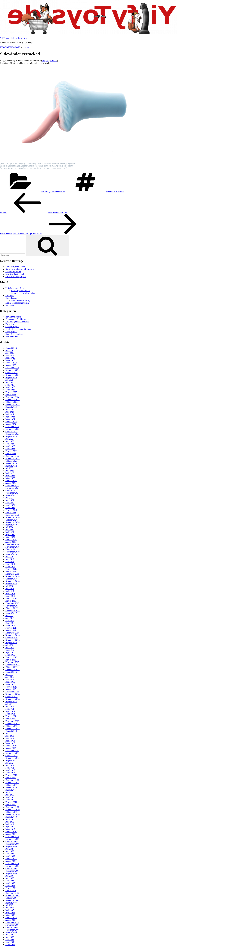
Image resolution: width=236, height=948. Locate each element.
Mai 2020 (9, 532)
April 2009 (10, 856)
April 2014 (10, 711)
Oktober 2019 (11, 549)
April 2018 (10, 593)
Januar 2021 (10, 512)
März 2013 (10, 743)
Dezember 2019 (12, 544)
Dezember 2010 (12, 807)
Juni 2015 (9, 677)
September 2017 (12, 610)
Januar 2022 (10, 483)
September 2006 (12, 930)
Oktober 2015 (11, 667)
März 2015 (10, 684)
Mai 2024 (9, 414)
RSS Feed (9, 295)
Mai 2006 (9, 939)
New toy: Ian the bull (14, 274)
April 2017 (10, 623)
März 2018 (10, 596)
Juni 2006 (9, 937)
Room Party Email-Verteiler (23, 293)
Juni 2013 (9, 736)
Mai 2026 (9, 355)
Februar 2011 (11, 802)
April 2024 (10, 417)
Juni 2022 (9, 471)
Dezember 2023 (12, 426)
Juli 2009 (9, 849)
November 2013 (12, 723)
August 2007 (11, 903)
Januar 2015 (10, 689)
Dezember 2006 (12, 922)
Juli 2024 (9, 409)
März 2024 (10, 419)
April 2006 (10, 942)
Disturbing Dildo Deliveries (39, 163)
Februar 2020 (11, 539)
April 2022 (10, 475)
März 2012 (10, 773)
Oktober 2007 (11, 898)
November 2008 (12, 866)
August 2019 (11, 554)
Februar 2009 (11, 858)
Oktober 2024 (11, 402)
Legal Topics (11, 331)
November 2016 (12, 635)
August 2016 (11, 642)
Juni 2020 (9, 529)
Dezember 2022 (12, 456)
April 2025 (10, 387)
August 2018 (11, 583)
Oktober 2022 (11, 461)
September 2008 (12, 871)
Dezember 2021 (12, 485)
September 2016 (12, 640)
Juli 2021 (9, 498)
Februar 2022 (11, 480)
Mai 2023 (9, 444)
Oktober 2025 (11, 372)
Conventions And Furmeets (17, 319)
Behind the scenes (13, 317)
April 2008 (10, 883)
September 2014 (12, 699)
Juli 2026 (9, 350)
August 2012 (11, 760)
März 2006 (10, 944)
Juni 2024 (9, 412)
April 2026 (10, 358)
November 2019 (12, 547)
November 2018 (12, 576)
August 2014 (11, 701)
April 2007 (10, 912)
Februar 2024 (11, 421)
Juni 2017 (9, 618)
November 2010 (12, 809)
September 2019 (12, 552)
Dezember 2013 (12, 721)
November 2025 (12, 370)
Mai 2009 (9, 854)
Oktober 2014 (11, 696)
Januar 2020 (10, 542)
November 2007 (12, 895)
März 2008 (10, 885)
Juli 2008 (9, 876)
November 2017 (12, 606)
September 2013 (12, 728)
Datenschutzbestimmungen (17, 303)
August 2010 (11, 817)
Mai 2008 (9, 881)
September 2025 (12, 375)
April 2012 (10, 770)
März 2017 (10, 625)
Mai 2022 (9, 473)
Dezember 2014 (12, 692)
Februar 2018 (11, 598)
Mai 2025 (9, 385)
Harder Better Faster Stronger (18, 329)
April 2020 (10, 534)
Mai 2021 (9, 502)
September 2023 (12, 434)
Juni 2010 (9, 822)
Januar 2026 (10, 365)
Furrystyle (9, 324)
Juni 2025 (9, 382)
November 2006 (12, 925)
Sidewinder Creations (115, 191)
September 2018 (12, 581)
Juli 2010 (9, 819)
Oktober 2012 (11, 755)
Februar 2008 (11, 888)
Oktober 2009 (11, 841)
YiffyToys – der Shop (14, 288)
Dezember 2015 (12, 662)
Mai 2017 (9, 620)
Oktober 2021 (11, 490)
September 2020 (12, 522)
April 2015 (10, 682)
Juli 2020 (9, 527)
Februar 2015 (11, 687)
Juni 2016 (9, 647)
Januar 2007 (10, 920)
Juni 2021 (9, 500)
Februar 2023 (11, 451)
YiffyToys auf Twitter (20, 290)
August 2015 (11, 672)
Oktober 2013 (11, 726)
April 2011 (10, 797)
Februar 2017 (11, 628)
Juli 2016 (9, 645)
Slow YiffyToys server (15, 267)
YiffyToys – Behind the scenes (13, 38)
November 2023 (12, 429)
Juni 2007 (9, 908)
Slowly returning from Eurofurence (20, 269)
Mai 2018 (9, 591)
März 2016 (10, 655)
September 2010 (12, 814)
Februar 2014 (11, 716)
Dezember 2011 (12, 780)
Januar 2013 (10, 748)
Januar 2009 (10, 861)
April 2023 (10, 446)
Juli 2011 (9, 792)
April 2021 (10, 505)
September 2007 (12, 900)
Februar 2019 (11, 569)
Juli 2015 (9, 674)
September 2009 (12, 844)
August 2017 (11, 613)
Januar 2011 (10, 804)
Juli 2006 (9, 935)
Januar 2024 (10, 424)
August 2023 (11, 436)
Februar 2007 (11, 917)
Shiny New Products (14, 334)
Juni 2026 (9, 353)
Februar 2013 (11, 746)
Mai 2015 (9, 679)
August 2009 (11, 846)
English (45, 60)
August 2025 (11, 377)
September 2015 (12, 669)
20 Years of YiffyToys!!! (15, 276)
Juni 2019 (9, 559)
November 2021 (12, 488)
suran (27, 47)
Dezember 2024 (12, 397)
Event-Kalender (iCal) (20, 300)
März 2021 (10, 507)
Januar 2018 (10, 601)
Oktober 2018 (11, 579)
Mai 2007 (9, 910)
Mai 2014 (9, 709)
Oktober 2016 (11, 638)
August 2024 (11, 407)
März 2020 (10, 537)
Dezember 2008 (12, 863)
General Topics (12, 326)
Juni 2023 (9, 441)
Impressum (10, 305)
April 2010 (10, 827)
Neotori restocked (13, 271)
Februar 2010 (11, 831)
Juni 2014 (9, 706)
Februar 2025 (11, 392)
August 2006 (11, 932)
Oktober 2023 (11, 431)
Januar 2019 (10, 571)
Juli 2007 (9, 905)
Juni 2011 (9, 795)
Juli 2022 (9, 468)
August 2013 (11, 731)
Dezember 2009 (12, 836)
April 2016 (10, 652)
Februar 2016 (11, 657)
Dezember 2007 (12, 893)
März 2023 (10, 448)
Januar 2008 (10, 890)
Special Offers (11, 336)
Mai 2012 (9, 768)
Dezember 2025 (12, 367)
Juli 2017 (9, 615)
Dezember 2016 (12, 633)
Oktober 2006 (11, 927)
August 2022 (11, 466)
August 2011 (11, 790)
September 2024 (12, 404)
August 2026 (11, 348)
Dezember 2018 (12, 574)
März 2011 (10, 800)
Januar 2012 (10, 777)
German (53, 60)
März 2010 (10, 829)
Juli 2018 (9, 586)
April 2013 (10, 741)
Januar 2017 (10, 630)
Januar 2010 (10, 834)
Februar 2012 (11, 775)
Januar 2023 (10, 453)
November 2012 (12, 753)
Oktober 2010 (11, 812)
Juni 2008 (9, 878)
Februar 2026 (11, 363)
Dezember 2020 (12, 515)
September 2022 (12, 463)
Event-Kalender (12, 298)
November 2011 (12, 782)
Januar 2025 (10, 394)
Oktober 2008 (11, 868)
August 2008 (11, 873)
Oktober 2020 (11, 520)
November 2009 (12, 839)
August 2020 (11, 525)
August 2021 (11, 495)
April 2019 (10, 564)
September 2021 (12, 493)
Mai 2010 (9, 824)
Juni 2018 (9, 588)
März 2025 (10, 390)
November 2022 (12, 458)
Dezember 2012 (12, 750)
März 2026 (10, 360)
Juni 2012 (9, 765)
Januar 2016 (10, 660)
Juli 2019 (9, 556)
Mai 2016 (9, 650)
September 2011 (12, 787)
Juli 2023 (9, 439)
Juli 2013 (9, 733)
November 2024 (12, 399)
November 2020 (12, 517)
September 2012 (12, 758)
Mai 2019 (9, 561)
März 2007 (10, 915)
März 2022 (10, 478)
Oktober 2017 (11, 608)
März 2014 (10, 714)
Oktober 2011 (11, 785)
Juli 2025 (9, 380)
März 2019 (10, 566)
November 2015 (12, 665)
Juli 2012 (9, 763)
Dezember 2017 (12, 603)
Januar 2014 (10, 719)
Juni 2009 (9, 851)
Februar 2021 (11, 510)
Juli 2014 (9, 704)
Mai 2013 (9, 738)
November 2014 (12, 694)
